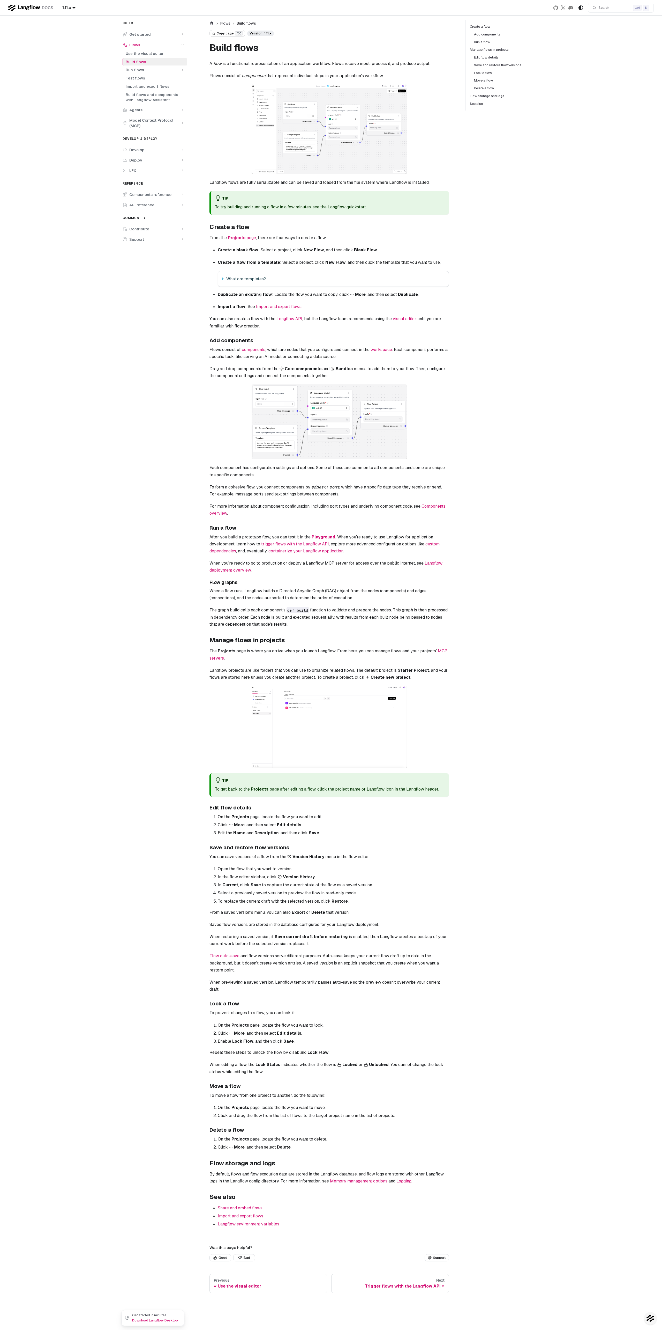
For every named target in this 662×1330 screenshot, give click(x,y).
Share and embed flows (240, 1208)
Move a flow (483, 80)
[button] (153, 34)
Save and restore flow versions (497, 65)
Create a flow (480, 26)
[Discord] (571, 7)
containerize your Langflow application (305, 551)
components (253, 349)
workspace (381, 349)
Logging (403, 1181)
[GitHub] (555, 7)
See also (476, 103)
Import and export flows (279, 306)
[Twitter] (563, 7)
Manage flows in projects (489, 49)
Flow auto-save (224, 956)
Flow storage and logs (487, 96)
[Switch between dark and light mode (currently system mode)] (581, 8)
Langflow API (289, 318)
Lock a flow (483, 73)
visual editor (404, 318)
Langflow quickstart (347, 207)
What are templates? (246, 279)
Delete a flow (484, 88)
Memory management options (358, 1181)
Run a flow (482, 42)
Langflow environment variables (248, 1224)
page (242, 237)
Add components (487, 34)
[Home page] (211, 23)
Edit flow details (486, 57)
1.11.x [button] (66, 7)
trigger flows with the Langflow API (295, 544)
